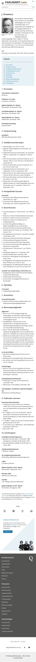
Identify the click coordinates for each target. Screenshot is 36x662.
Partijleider (5, 602)
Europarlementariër (7, 596)
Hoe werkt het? (6, 587)
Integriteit (4, 614)
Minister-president (7, 605)
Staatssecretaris (6, 611)
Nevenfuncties (10, 73)
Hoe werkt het (5, 561)
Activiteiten (9, 77)
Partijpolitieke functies (13, 71)
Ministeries (5, 576)
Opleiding (9, 75)
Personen (5, 584)
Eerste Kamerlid (6, 590)
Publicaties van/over (12, 81)
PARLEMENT (16, 2)
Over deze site (14, 641)
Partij (3, 570)
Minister (4, 608)
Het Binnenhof (8, 557)
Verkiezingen (7, 619)
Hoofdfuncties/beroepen (13, 69)
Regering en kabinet (7, 573)
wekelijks (13, 524)
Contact (23, 641)
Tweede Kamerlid (6, 593)
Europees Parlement (7, 631)
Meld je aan (7, 531)
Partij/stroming (10, 67)
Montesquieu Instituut (21, 4)
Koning (4, 579)
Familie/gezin (10, 83)
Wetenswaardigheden (13, 79)
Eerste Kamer (5, 567)
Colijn (16, 45)
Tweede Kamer (6, 564)
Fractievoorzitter (6, 599)
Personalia (9, 65)
